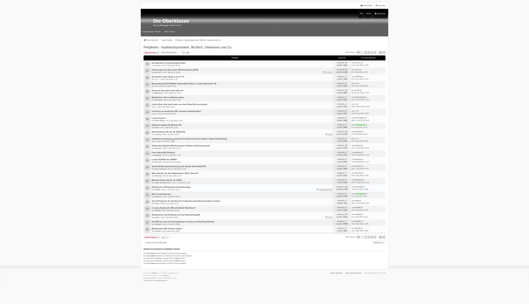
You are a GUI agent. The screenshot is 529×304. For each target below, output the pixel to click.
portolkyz (358, 166)
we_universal (151, 278)
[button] (358, 52)
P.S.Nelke (158, 100)
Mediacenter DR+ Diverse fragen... (167, 228)
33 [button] (380, 52)
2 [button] (365, 52)
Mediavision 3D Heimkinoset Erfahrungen (171, 187)
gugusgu (158, 155)
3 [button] (368, 52)
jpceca (357, 70)
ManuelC (158, 162)
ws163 (357, 90)
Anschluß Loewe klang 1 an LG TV (168, 77)
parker (157, 217)
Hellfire (157, 190)
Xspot (157, 204)
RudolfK (158, 210)
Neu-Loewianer (161, 169)
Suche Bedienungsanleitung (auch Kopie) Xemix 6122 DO (179, 166)
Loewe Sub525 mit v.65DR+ (164, 159)
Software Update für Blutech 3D (166, 125)
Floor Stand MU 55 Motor (163, 152)
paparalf (358, 145)
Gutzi (157, 128)
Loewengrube (360, 125)
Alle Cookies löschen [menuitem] (353, 273)
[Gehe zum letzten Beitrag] (362, 63)
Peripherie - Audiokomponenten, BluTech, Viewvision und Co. (188, 47)
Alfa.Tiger (158, 176)
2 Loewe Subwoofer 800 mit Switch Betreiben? (173, 208)
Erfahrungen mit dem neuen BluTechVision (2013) (175, 70)
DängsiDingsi (360, 97)
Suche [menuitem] (368, 13)
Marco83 (158, 148)
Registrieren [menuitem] (367, 5)
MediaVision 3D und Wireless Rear (168, 97)
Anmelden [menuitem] (381, 5)
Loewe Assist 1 (159, 118)
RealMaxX (359, 180)
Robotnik (358, 132)
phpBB (154, 273)
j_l (156, 107)
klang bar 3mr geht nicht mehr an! (167, 90)
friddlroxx (158, 197)
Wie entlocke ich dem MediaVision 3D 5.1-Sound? (175, 173)
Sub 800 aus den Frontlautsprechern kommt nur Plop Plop (179, 222)
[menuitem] (380, 13)
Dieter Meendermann (163, 183)
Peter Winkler (160, 121)
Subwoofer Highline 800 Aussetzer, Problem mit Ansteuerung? (181, 146)
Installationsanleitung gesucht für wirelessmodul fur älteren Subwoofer (185, 139)
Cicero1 (158, 65)
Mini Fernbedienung (161, 194)
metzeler (158, 134)
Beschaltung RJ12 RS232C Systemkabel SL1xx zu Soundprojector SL (184, 83)
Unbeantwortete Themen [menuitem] (151, 32)
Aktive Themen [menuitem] (169, 32)
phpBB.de (166, 275)
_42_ (157, 79)
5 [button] (374, 52)
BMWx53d (159, 93)
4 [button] (371, 52)
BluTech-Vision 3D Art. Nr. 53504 (167, 180)
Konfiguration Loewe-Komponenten (169, 63)
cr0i (156, 86)
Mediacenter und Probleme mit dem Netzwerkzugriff (176, 215)
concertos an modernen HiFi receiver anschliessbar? (176, 111)
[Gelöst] (223, 139)
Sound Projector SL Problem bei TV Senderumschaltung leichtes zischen (186, 201)
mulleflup (358, 77)
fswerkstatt (359, 187)
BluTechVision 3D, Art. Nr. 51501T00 (168, 132)
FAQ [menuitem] (361, 13)
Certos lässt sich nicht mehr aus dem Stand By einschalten (179, 104)
